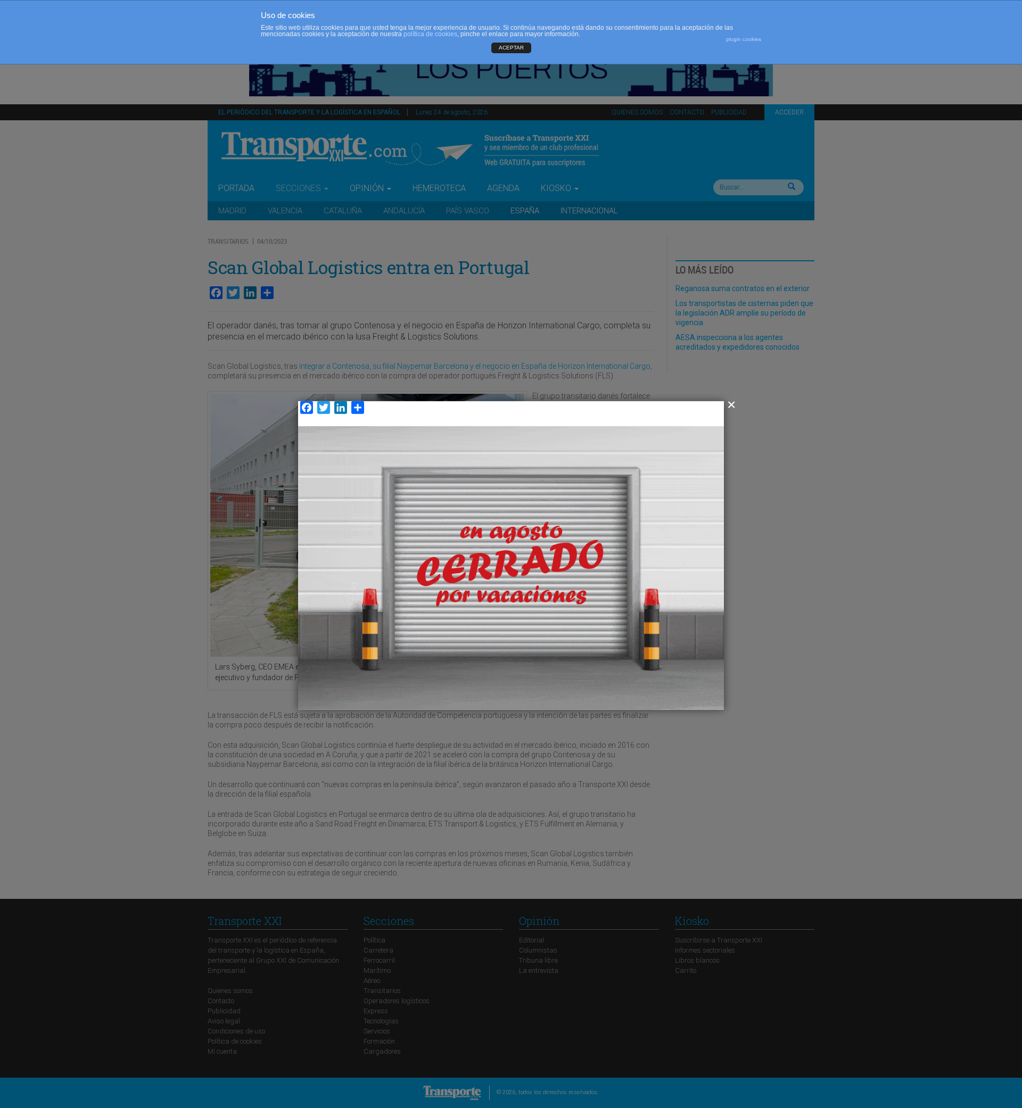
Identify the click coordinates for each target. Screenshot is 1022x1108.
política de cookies (430, 34)
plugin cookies (743, 39)
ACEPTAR (511, 48)
